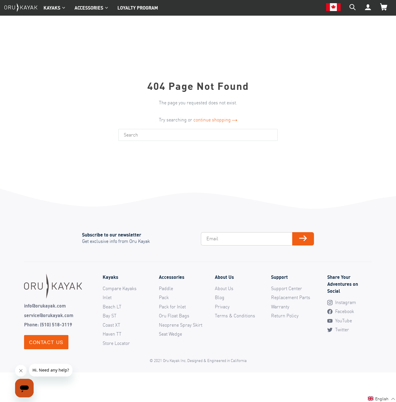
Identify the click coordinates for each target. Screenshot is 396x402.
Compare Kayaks (120, 288)
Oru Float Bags (174, 316)
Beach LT (112, 307)
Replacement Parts (290, 297)
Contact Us (46, 342)
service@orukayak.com (48, 315)
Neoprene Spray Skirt (180, 325)
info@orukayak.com (45, 306)
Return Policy (285, 316)
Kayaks (51, 8)
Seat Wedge (170, 334)
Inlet (107, 297)
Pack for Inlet (172, 307)
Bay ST (110, 316)
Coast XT (111, 325)
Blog (219, 297)
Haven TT (112, 334)
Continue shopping (212, 120)
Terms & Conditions (235, 316)
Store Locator (116, 343)
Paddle (166, 288)
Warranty (280, 307)
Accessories (89, 8)
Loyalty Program (137, 8)
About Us (224, 288)
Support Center (286, 288)
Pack (164, 297)
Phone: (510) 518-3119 (48, 325)
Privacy (222, 307)
